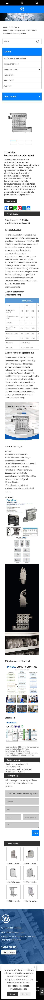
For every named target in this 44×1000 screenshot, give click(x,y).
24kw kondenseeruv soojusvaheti (30, 863)
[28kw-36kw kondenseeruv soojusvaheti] (13, 872)
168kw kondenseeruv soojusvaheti (30, 901)
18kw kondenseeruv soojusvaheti (13, 863)
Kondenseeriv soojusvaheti (14, 30)
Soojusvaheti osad (11, 64)
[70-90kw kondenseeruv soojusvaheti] (30, 872)
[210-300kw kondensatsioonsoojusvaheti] (21, 122)
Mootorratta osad (11, 69)
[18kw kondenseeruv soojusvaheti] (13, 854)
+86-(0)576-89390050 (13, 928)
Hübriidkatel (9, 75)
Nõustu (25, 994)
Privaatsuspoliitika (18, 989)
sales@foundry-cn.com (15, 932)
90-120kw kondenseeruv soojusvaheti (13, 901)
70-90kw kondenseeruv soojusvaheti (30, 882)
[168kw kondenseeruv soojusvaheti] (30, 891)
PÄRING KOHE (8, 952)
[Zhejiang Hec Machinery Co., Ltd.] (22, 9)
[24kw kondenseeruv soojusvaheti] (30, 854)
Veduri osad (9, 80)
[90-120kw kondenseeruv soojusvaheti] (13, 891)
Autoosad (7, 86)
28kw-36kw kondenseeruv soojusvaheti (13, 882)
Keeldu (12, 994)
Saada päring (10, 201)
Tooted (14, 27)
